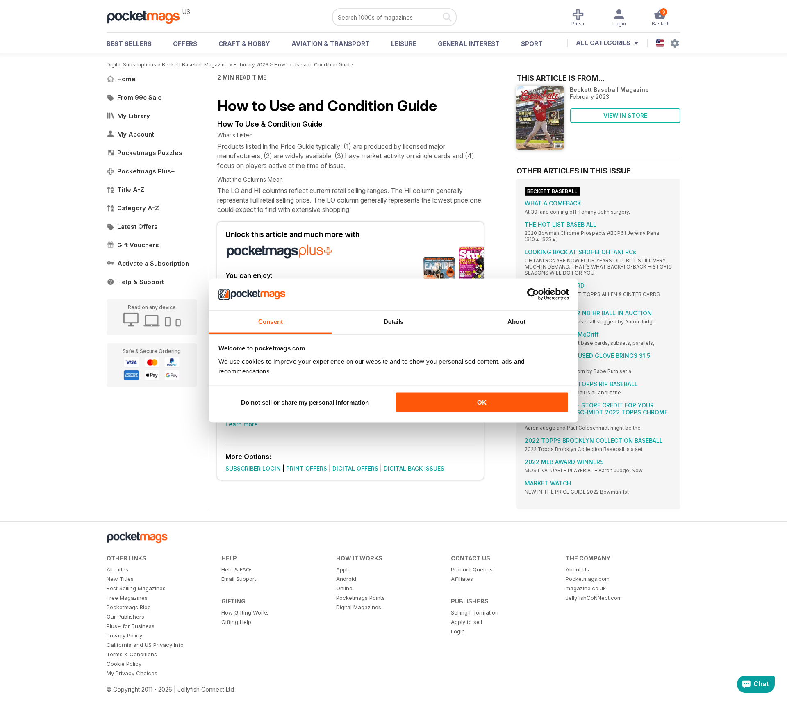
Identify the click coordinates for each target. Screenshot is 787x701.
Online (344, 588)
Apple (343, 569)
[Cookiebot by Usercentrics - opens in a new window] (533, 294)
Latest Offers (137, 226)
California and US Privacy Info (145, 645)
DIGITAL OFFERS (355, 468)
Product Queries (472, 569)
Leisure (403, 44)
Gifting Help (236, 622)
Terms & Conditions (132, 654)
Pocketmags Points (360, 597)
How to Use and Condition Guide (313, 64)
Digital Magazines (358, 607)
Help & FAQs (237, 569)
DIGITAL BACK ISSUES (414, 468)
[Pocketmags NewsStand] (148, 16)
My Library (133, 116)
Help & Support (140, 282)
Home (126, 79)
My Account (135, 134)
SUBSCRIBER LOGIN (253, 468)
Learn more (241, 424)
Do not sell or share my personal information (305, 402)
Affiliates (462, 579)
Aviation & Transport (330, 44)
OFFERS (185, 44)
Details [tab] (394, 321)
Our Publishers (125, 616)
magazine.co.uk (586, 588)
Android (346, 579)
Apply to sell (466, 622)
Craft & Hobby (244, 44)
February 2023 (251, 64)
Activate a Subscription (153, 263)
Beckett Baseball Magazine (195, 64)
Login (458, 631)
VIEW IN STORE (625, 115)
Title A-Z (130, 189)
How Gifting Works (245, 612)
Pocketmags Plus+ (146, 171)
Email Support (238, 579)
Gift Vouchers (138, 245)
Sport (532, 44)
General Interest (469, 44)
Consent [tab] (270, 321)
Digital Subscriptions (131, 64)
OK (482, 402)
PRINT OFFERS (306, 468)
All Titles (117, 569)
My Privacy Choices (132, 673)
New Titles (120, 579)
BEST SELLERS (129, 44)
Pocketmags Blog (129, 607)
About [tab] (516, 321)
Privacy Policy (124, 635)
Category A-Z (138, 208)
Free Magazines (127, 597)
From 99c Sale (139, 97)
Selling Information (474, 612)
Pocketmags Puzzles (149, 153)
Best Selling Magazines (136, 588)
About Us (577, 569)
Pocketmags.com (588, 579)
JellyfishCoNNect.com (594, 597)
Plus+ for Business (131, 626)
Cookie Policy (124, 663)
